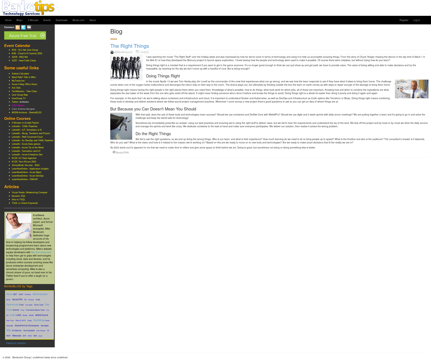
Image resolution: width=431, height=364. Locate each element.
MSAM (31, 315)
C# (25, 299)
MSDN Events (41, 315)
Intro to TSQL (18, 199)
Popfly (29, 320)
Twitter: (20, 102)
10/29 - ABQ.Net (20, 57)
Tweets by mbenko (16, 343)
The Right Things (129, 45)
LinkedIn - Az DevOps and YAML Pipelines (33, 140)
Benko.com (79, 20)
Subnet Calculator (20, 73)
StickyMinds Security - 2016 (25, 165)
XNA (35, 336)
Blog (18, 20)
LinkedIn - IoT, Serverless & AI (27, 130)
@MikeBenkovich (123, 52)
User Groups (40, 331)
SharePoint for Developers (27, 325)
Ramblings (39, 320)
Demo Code (38, 305)
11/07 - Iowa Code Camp (24, 60)
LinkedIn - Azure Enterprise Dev (27, 154)
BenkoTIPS (17, 299)
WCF (8, 335)
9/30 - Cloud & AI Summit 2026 (27, 53)
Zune (40, 336)
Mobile (25, 315)
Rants (47, 320)
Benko (8, 300)
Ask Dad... (17, 87)
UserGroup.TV (19, 98)
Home (8, 20)
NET (15, 294)
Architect (28, 294)
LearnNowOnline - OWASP (25, 179)
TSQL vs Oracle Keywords (25, 203)
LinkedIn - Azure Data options (26, 144)
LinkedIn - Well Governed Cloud (27, 137)
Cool (21, 304)
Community (12, 304)
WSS (30, 336)
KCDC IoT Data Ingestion (24, 158)
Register (404, 20)
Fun (47, 310)
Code (38, 299)
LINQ (18, 315)
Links (13, 315)
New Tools (10, 320)
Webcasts (16, 335)
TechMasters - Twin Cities (24, 91)
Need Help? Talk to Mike (24, 77)
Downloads (62, 20)
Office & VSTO (20, 320)
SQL (8, 330)
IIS (7, 315)
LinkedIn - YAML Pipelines (25, 126)
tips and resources (41, 252)
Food (22, 310)
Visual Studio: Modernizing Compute (29, 192)
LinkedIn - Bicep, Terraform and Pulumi (31, 133)
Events (47, 20)
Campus (31, 300)
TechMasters (17, 330)
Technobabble (29, 330)
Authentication (40, 294)
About (93, 20)
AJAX (21, 294)
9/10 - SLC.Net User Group (25, 50)
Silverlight (44, 325)
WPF (24, 336)
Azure (9, 294)
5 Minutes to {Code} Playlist (25, 123)
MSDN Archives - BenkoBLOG (27, 112)
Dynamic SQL (18, 196)
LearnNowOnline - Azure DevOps (28, 176)
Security (9, 325)
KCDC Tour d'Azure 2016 (24, 161)
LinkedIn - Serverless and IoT (26, 151)
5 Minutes (33, 20)
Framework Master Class (35, 310)
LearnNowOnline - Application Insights (30, 168)
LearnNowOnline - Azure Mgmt (26, 172)
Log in (416, 20)
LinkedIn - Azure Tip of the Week (28, 147)
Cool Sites (28, 305)
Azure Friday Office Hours (24, 84)
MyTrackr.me (18, 80)
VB (48, 331)
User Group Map (20, 95)
